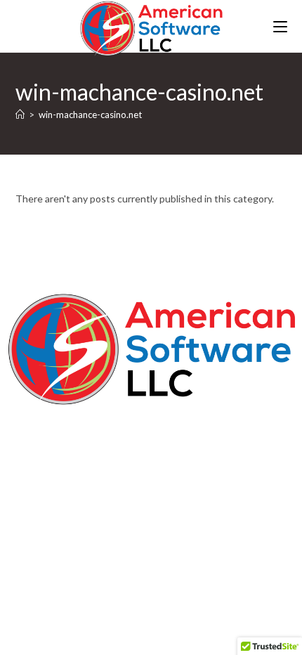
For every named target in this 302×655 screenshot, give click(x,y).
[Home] (20, 114)
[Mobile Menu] (280, 26)
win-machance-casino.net (90, 114)
